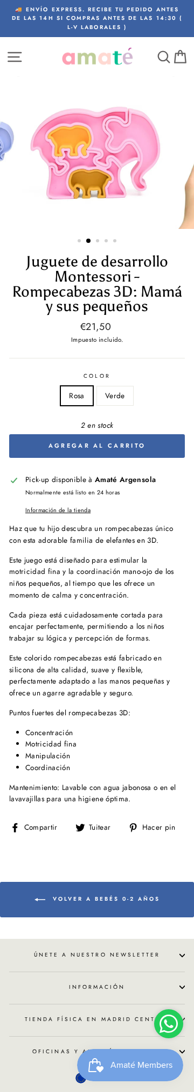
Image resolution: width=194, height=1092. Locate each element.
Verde (115, 395)
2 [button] (89, 241)
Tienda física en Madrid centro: (97, 1019)
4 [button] (107, 242)
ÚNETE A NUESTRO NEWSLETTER (97, 955)
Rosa (76, 395)
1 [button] (80, 242)
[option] (97, 18)
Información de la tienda (58, 510)
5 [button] (116, 242)
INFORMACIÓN (97, 987)
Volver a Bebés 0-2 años (105, 899)
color (97, 376)
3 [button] (98, 242)
